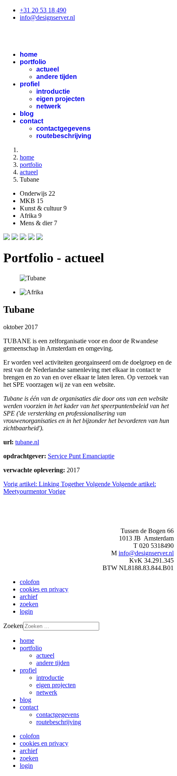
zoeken (29, 603)
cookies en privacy (44, 589)
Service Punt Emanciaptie (81, 456)
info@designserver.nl (47, 17)
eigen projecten (60, 98)
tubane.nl (27, 442)
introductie (53, 91)
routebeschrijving (63, 135)
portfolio (33, 61)
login (26, 611)
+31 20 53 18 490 (43, 10)
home (28, 54)
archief (28, 596)
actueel (47, 69)
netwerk (48, 106)
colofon (30, 581)
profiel (30, 84)
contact (31, 121)
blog (27, 113)
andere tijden (56, 76)
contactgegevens (63, 128)
